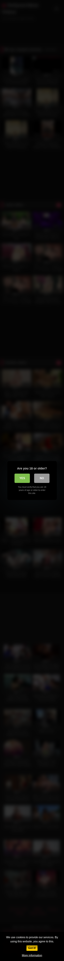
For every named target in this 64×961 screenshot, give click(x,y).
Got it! (32, 948)
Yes (22, 478)
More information (32, 955)
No (42, 478)
